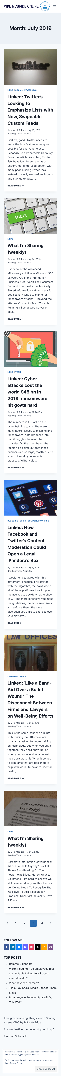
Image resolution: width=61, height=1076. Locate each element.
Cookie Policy (16, 1063)
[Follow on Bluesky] (19, 947)
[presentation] (30, 67)
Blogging (13, 521)
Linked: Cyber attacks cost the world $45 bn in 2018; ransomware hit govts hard (27, 392)
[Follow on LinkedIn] (12, 947)
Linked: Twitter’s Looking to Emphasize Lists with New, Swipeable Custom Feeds (30, 110)
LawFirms (13, 676)
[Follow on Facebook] (6, 947)
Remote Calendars (20, 963)
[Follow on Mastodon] (25, 947)
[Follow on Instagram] (31, 947)
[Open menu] (54, 6)
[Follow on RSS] (44, 947)
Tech (18, 372)
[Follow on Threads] (38, 947)
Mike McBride (17, 130)
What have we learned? (24, 983)
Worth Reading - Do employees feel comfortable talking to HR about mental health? (31, 973)
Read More (16, 185)
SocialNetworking (26, 90)
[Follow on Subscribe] (50, 947)
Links (10, 90)
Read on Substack (15, 1036)
